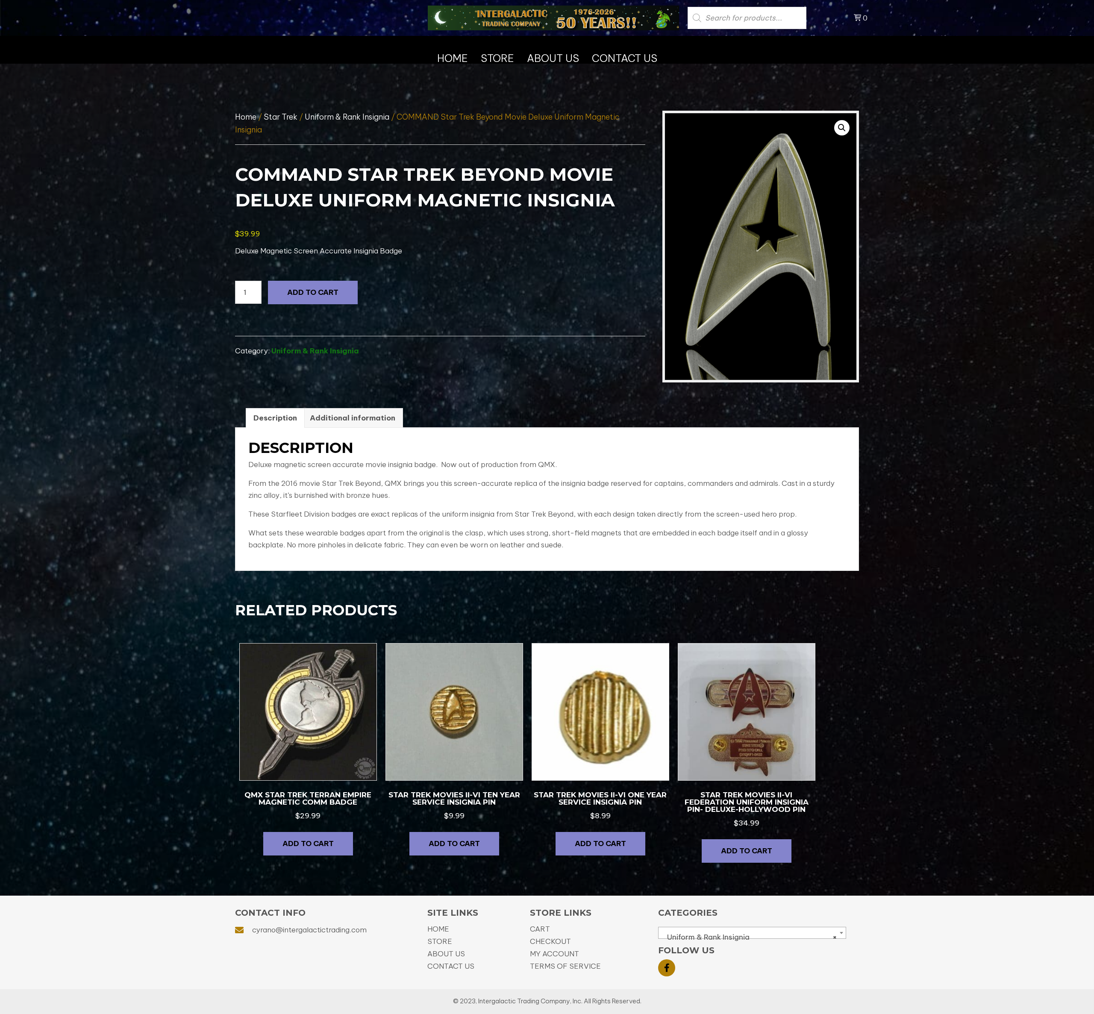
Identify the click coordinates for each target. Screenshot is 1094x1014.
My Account (554, 953)
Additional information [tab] (352, 418)
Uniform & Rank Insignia (347, 117)
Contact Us (450, 966)
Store (439, 941)
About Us (446, 953)
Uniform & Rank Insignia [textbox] (749, 937)
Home (245, 117)
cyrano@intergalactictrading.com (309, 930)
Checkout (550, 941)
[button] (842, 127)
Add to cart (312, 292)
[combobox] (752, 933)
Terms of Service (565, 966)
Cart (540, 929)
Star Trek (280, 117)
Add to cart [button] (308, 843)
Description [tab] (275, 418)
